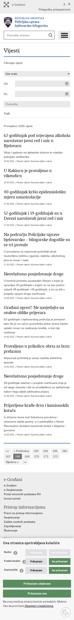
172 (55, 456)
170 (36, 456)
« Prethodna (21, 451)
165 (55, 451)
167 (8, 456)
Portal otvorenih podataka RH (22, 494)
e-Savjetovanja (13, 489)
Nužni (7, 552)
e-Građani (10, 485)
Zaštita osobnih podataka (19, 521)
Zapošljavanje (12, 526)
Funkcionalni (12, 560)
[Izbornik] (64, 35)
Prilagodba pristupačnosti (54, 9)
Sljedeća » (12, 462)
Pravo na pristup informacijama (23, 513)
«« (7, 451)
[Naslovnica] (37, 22)
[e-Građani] (20, 4)
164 (45, 451)
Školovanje (10, 530)
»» (25, 462)
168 (17, 456)
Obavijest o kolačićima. (39, 606)
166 (64, 451)
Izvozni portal (12, 498)
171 (46, 456)
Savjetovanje (12, 517)
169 (27, 456)
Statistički (11, 569)
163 (36, 451)
